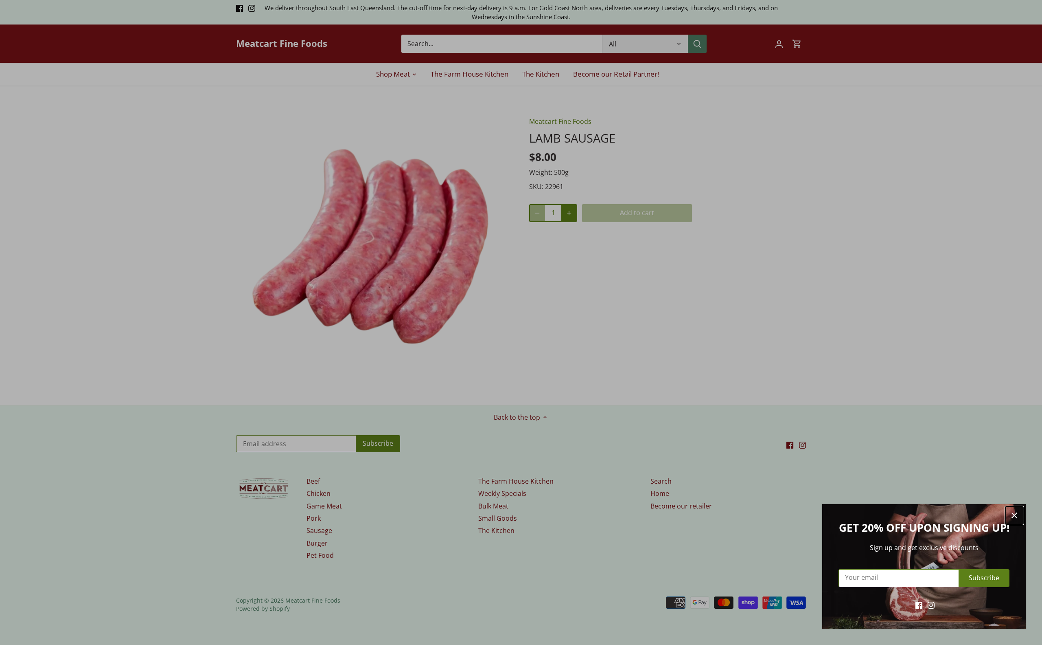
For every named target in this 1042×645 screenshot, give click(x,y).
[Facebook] (918, 604)
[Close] (1014, 515)
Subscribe (984, 577)
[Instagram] (931, 604)
